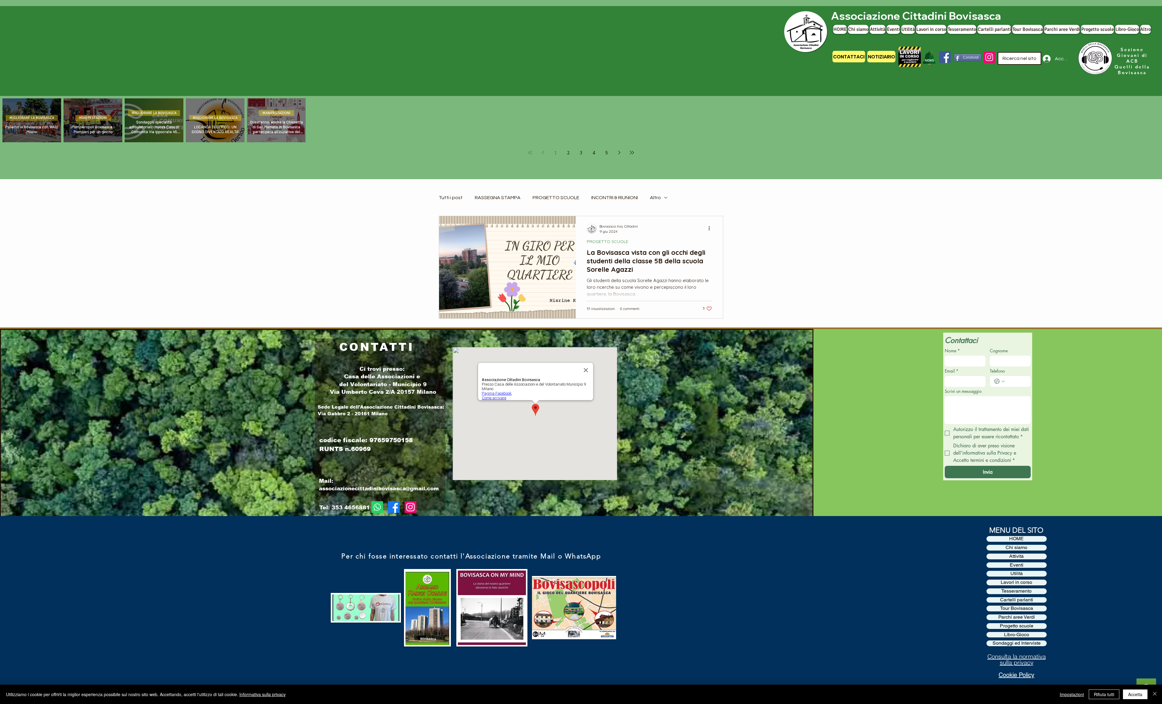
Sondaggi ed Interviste (1017, 643)
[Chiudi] (1154, 694)
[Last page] (631, 152)
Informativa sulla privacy (262, 694)
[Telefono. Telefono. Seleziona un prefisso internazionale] (999, 381)
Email (951, 370)
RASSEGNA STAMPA (497, 197)
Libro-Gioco (1016, 634)
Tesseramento (1016, 591)
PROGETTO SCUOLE (556, 197)
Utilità (1016, 573)
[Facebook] (945, 57)
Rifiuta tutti (1104, 694)
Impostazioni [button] (1072, 694)
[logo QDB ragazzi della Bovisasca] (1094, 58)
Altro (655, 197)
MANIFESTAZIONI (93, 118)
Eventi (1016, 565)
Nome (952, 350)
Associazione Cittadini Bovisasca (916, 15)
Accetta (1135, 694)
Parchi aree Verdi (1016, 617)
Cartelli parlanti (1016, 600)
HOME (1016, 538)
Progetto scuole (1016, 626)
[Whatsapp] (377, 507)
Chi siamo (1016, 547)
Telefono (997, 370)
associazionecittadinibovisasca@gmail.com (379, 489)
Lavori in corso (1016, 582)
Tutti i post (451, 197)
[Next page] (619, 152)
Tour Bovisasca (1016, 608)
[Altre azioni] (711, 228)
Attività (1016, 556)
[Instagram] (989, 57)
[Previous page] (542, 152)
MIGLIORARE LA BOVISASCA (31, 118)
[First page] (530, 152)
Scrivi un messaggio (963, 391)
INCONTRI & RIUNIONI (614, 197)
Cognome (999, 350)
